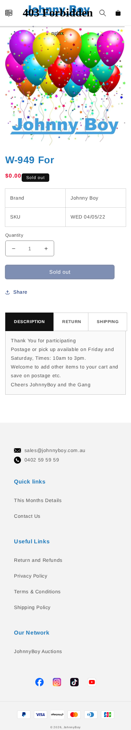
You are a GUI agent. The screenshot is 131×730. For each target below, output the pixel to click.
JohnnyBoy (72, 727)
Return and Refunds (38, 560)
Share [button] (20, 292)
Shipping (107, 321)
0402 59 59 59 (41, 460)
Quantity (14, 235)
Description (29, 321)
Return (71, 321)
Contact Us (27, 516)
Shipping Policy (32, 607)
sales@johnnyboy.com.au (55, 450)
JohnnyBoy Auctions (38, 651)
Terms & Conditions (37, 591)
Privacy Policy (30, 576)
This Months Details (37, 500)
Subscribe (8, 344)
